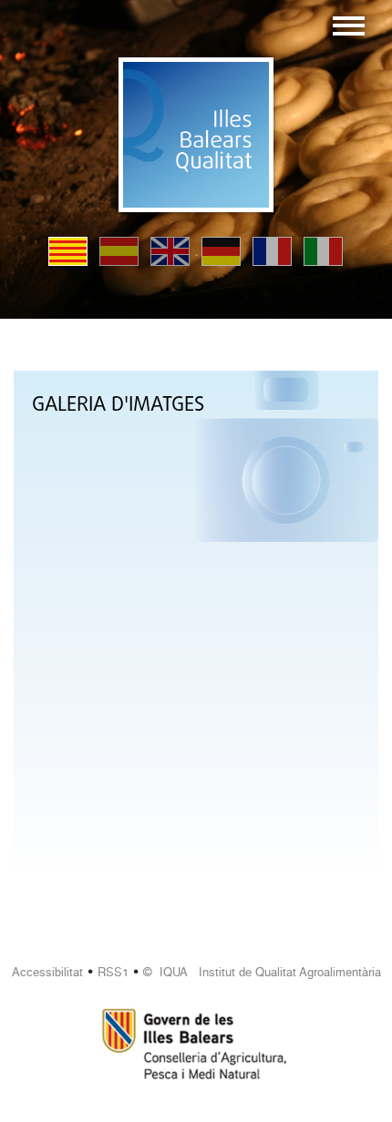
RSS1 (113, 972)
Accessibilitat (47, 972)
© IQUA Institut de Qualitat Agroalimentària (262, 972)
